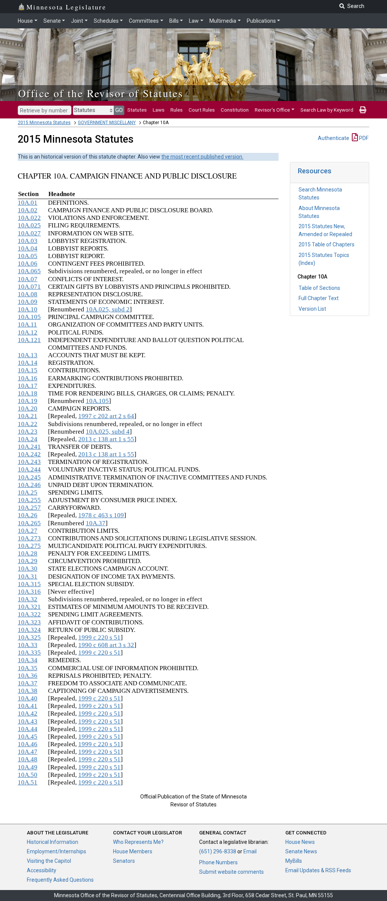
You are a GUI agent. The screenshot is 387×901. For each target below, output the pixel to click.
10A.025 (29, 225)
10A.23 (27, 431)
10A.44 (27, 729)
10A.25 (27, 492)
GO (119, 110)
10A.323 (29, 622)
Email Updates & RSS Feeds (318, 870)
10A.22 (27, 424)
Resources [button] (314, 171)
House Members (132, 851)
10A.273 (29, 538)
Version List (312, 309)
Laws (158, 110)
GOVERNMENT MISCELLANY (107, 122)
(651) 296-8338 (217, 851)
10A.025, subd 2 (108, 309)
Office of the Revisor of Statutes (100, 93)
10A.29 (27, 561)
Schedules (106, 21)
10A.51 (27, 782)
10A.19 (27, 401)
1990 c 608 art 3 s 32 (106, 645)
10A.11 (27, 324)
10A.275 (29, 545)
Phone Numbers (218, 862)
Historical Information (52, 842)
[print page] (362, 109)
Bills (174, 21)
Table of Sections (319, 288)
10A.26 (27, 515)
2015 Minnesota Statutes (44, 122)
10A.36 (27, 675)
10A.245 (29, 477)
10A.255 (29, 500)
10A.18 (27, 393)
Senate (52, 21)
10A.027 (29, 233)
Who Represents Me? (138, 842)
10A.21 (27, 416)
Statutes (137, 110)
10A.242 (29, 454)
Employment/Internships (56, 851)
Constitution (235, 110)
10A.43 (27, 721)
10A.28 (27, 553)
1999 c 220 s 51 (99, 637)
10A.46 (27, 744)
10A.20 (27, 408)
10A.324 (29, 629)
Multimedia (222, 21)
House (25, 21)
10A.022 (29, 217)
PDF (363, 138)
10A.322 (29, 614)
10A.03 (27, 240)
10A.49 (27, 767)
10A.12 (27, 332)
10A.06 (27, 263)
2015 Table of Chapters (326, 244)
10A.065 (29, 271)
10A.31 (27, 576)
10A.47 (27, 751)
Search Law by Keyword (326, 110)
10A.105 (29, 317)
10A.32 (27, 599)
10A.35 (27, 668)
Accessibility (41, 870)
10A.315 (29, 584)
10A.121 (29, 340)
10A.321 (29, 606)
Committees (144, 21)
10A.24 (27, 439)
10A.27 (27, 530)
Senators (124, 861)
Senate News (301, 851)
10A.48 (27, 759)
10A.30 (27, 568)
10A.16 (27, 378)
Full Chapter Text (319, 298)
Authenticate (333, 138)
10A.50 (27, 774)
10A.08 (27, 294)
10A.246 (29, 485)
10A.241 (29, 446)
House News (300, 842)
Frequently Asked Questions (60, 880)
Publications (261, 21)
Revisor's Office (272, 110)
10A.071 (29, 286)
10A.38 (27, 690)
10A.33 (27, 645)
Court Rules (202, 110)
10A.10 (27, 309)
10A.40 (27, 698)
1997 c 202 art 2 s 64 (106, 416)
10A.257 (29, 507)
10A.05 (27, 256)
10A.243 (29, 461)
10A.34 (27, 660)
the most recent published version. (202, 157)
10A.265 (29, 523)
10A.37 (95, 523)
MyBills (293, 861)
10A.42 (27, 713)
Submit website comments (231, 872)
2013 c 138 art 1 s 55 (106, 439)
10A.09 (27, 301)
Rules (176, 110)
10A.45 (27, 736)
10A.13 (27, 355)
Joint (77, 21)
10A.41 (27, 706)
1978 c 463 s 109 (101, 515)
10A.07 (27, 279)
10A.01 (27, 202)
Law (194, 21)
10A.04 (27, 248)
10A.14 (27, 362)
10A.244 (29, 469)
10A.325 (29, 637)
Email (250, 851)
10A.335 (29, 652)
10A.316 (29, 591)
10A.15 (27, 370)
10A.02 (27, 210)
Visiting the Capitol (49, 861)
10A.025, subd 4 (108, 431)
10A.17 (27, 385)
